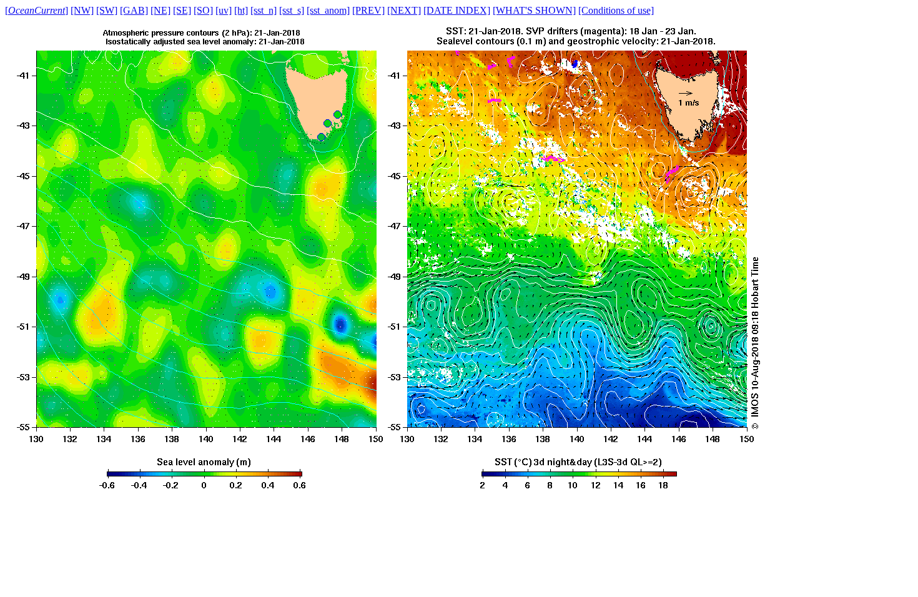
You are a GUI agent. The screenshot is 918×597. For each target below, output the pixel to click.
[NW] (82, 10)
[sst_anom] (328, 10)
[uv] (223, 10)
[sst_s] (291, 10)
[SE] (182, 10)
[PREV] (368, 10)
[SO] (203, 10)
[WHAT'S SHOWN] (534, 10)
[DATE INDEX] (456, 10)
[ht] (241, 10)
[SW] (106, 10)
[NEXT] (404, 10)
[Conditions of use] (616, 10)
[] (36, 10)
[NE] (160, 10)
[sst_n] (263, 10)
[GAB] (134, 10)
